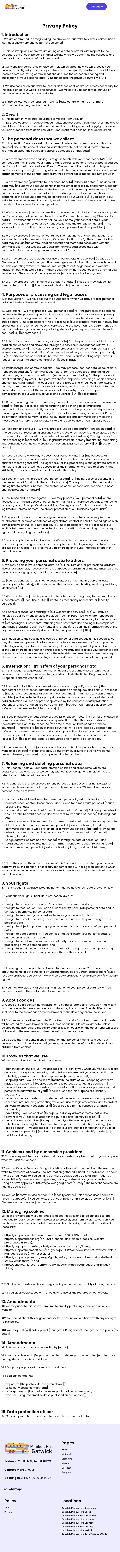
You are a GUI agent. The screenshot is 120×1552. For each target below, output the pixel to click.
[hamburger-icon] (113, 7)
